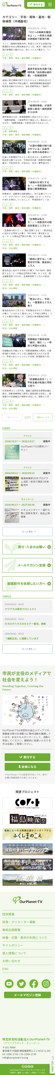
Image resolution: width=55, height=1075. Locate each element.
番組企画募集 (11, 930)
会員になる (29, 766)
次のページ (42, 417)
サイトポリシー (12, 945)
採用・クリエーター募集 (18, 922)
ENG (5, 969)
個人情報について (14, 953)
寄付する (38, 4)
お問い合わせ (11, 961)
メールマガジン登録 (27, 995)
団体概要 (8, 914)
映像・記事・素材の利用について (24, 937)
